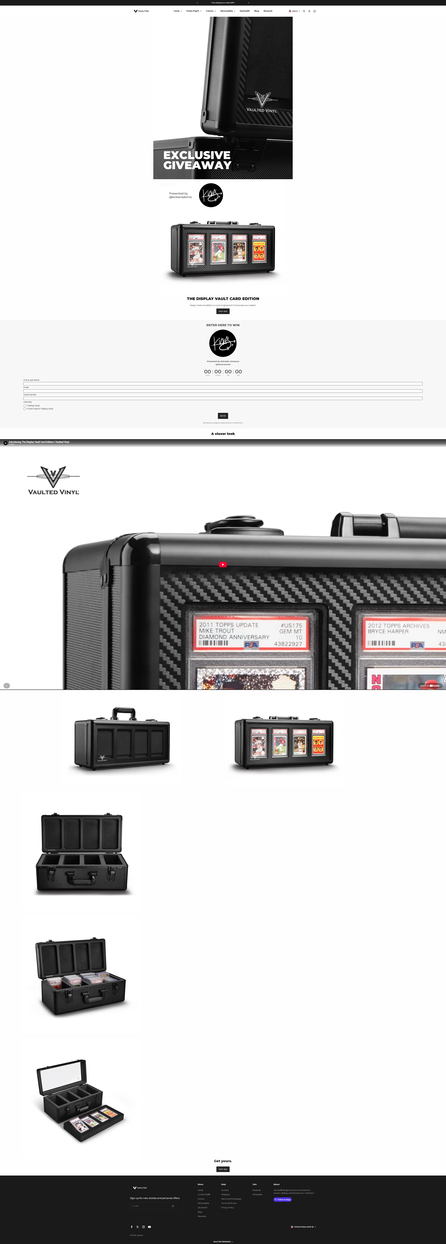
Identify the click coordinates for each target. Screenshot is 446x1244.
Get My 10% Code (223, 640)
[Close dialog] (247, 599)
